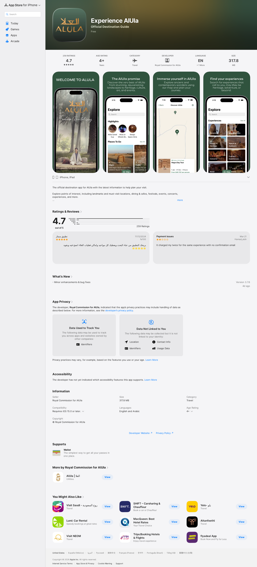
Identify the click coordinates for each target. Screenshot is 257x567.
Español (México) (76, 553)
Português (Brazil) (155, 553)
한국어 (140, 553)
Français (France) (126, 553)
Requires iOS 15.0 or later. (66, 411)
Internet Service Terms (62, 564)
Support (119, 564)
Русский (100, 553)
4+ (188, 411)
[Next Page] (253, 122)
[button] (23, 23)
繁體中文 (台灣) (185, 553)
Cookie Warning (105, 564)
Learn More (151, 359)
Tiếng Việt (171, 553)
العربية (90, 553)
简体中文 (111, 553)
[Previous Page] (49, 122)
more (180, 200)
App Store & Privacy (85, 564)
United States (58, 553)
